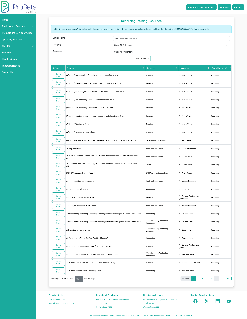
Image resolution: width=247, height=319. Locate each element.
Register (224, 7)
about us (184, 315)
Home (5, 19)
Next (228, 279)
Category (57, 44)
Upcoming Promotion (12, 39)
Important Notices (11, 65)
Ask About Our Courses (201, 7)
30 (222, 279)
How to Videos (9, 59)
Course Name (59, 38)
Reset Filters (141, 58)
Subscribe (7, 52)
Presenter (57, 51)
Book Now (58, 75)
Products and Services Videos (17, 33)
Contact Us (7, 72)
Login (237, 7)
